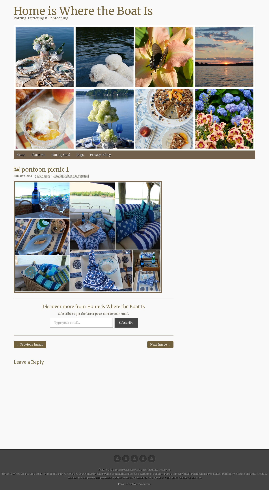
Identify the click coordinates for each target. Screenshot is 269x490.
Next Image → (160, 344)
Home (20, 155)
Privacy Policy (100, 155)
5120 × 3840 (42, 175)
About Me (38, 155)
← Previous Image (30, 344)
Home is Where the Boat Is (83, 11)
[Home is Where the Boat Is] (134, 88)
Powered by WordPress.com (134, 483)
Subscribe (126, 322)
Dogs (80, 155)
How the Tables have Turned (71, 175)
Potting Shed (60, 155)
